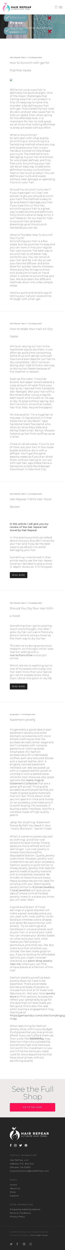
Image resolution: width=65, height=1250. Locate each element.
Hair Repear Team (18, 57)
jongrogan (14, 714)
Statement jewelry (22, 719)
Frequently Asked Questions (25, 1209)
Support (14, 1195)
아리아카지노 (36, 1038)
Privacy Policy (17, 1216)
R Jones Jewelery (43, 887)
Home (13, 1184)
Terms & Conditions (20, 1213)
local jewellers (21, 890)
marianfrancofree (21, 655)
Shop (13, 1192)
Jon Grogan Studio (39, 1235)
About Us (15, 1188)
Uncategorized (35, 57)
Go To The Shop (32, 1107)
